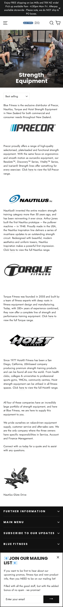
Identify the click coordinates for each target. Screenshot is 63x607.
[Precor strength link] (32, 131)
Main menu (14, 522)
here (30, 170)
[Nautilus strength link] (31, 203)
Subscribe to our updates (29, 533)
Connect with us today (16, 446)
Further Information (25, 511)
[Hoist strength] (31, 345)
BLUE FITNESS (16, 544)
